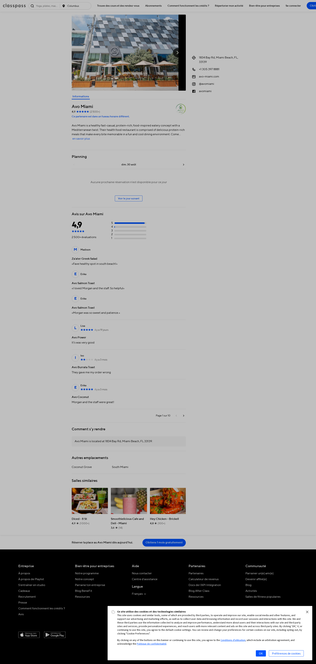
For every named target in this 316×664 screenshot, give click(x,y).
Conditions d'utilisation (233, 640)
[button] (307, 612)
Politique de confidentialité (151, 643)
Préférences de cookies (286, 653)
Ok (261, 653)
